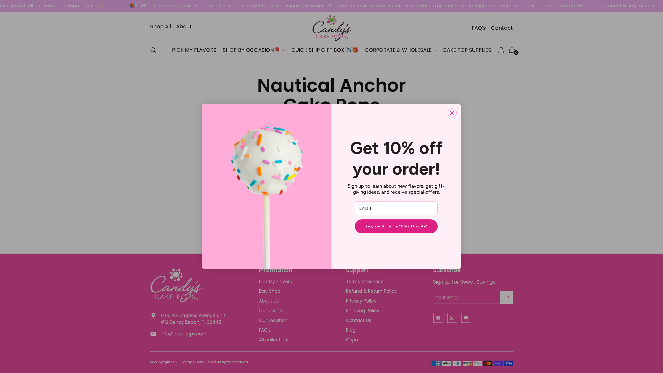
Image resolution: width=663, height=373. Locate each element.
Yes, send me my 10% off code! (396, 226)
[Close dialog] (452, 113)
